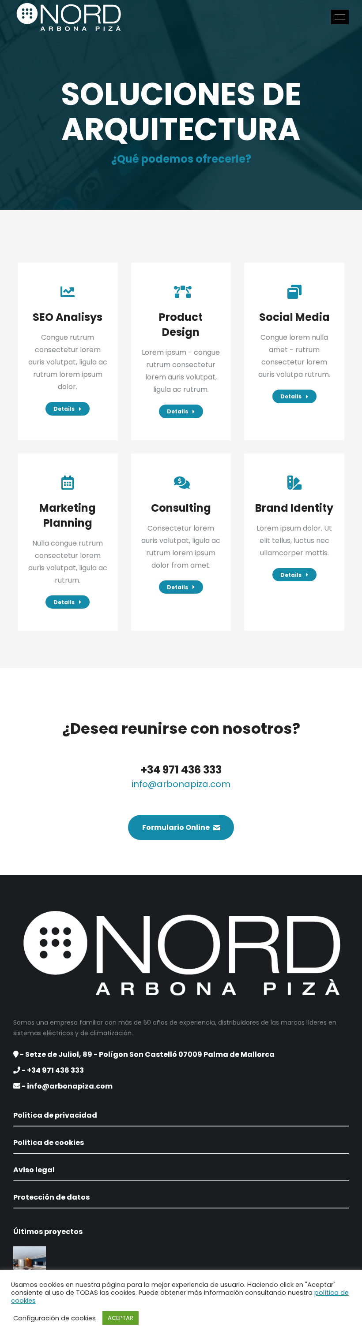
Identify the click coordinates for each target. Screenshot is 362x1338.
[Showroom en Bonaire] (30, 1263)
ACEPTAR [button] (120, 1318)
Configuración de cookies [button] (54, 1318)
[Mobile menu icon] (340, 17)
